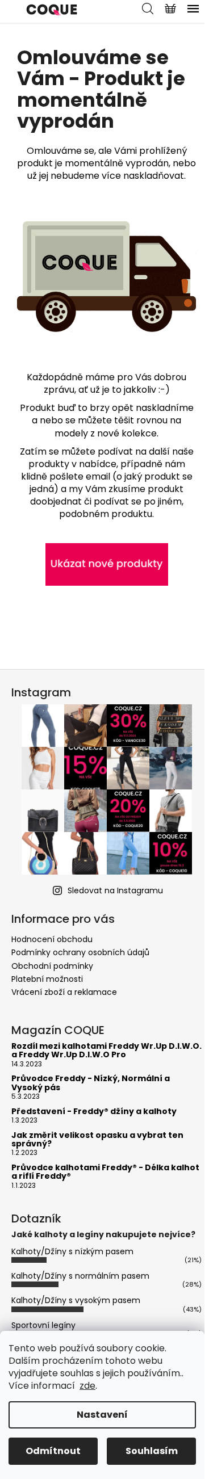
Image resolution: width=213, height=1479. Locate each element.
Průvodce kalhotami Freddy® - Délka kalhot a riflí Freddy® (105, 1172)
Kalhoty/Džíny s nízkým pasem (72, 1251)
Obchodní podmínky (52, 966)
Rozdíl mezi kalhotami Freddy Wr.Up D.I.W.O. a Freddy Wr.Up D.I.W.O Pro (106, 1051)
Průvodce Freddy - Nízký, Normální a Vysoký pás (90, 1083)
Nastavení (102, 1414)
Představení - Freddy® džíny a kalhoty (94, 1111)
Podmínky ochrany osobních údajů (80, 952)
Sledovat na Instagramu (115, 890)
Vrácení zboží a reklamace (64, 992)
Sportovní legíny (43, 1325)
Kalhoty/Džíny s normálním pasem (80, 1275)
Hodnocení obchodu (52, 939)
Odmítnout (53, 1450)
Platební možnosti (47, 979)
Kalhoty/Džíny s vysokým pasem (75, 1300)
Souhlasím (152, 1450)
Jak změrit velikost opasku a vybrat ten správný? (97, 1140)
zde (87, 1385)
